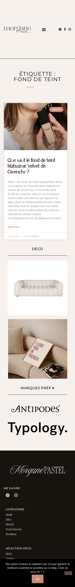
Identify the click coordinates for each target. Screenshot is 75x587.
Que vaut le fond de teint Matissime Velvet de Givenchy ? (32, 166)
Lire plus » (14, 227)
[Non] (68, 573)
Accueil (30, 87)
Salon (9, 553)
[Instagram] (69, 29)
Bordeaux (11, 534)
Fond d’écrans (14, 529)
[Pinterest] (60, 29)
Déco (8, 519)
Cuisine (10, 558)
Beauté (10, 524)
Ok (38, 579)
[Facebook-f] (64, 29)
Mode (9, 514)
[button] (44, 29)
